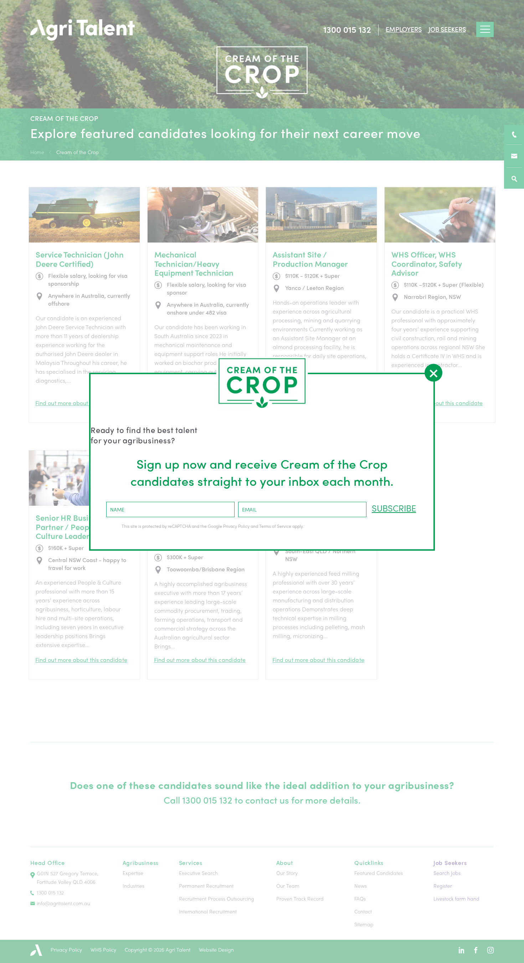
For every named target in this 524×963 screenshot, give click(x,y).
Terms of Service (275, 526)
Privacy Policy (236, 526)
